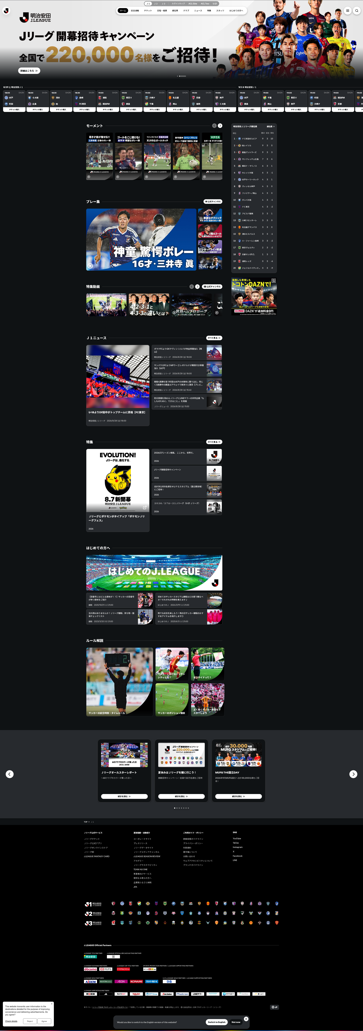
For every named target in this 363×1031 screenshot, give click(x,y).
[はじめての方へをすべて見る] (154, 573)
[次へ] (220, 125)
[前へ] (214, 125)
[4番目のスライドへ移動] (181, 808)
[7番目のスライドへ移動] (188, 808)
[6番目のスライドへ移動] (186, 808)
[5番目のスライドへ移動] (184, 808)
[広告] (254, 296)
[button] (348, 11)
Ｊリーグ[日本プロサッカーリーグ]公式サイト (110, 1007)
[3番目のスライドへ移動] (179, 808)
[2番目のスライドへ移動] (185, 76)
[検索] (357, 11)
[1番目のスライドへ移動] (179, 76)
